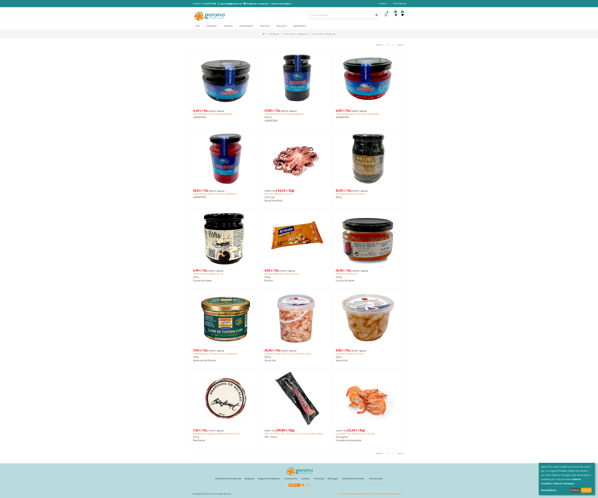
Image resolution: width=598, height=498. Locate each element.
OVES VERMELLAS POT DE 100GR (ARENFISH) (357, 114)
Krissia (268, 280)
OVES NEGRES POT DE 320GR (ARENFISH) (283, 114)
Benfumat (199, 440)
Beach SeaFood (273, 200)
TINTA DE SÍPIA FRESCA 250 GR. (208, 274)
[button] (387, 16)
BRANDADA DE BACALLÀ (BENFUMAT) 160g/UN (216, 434)
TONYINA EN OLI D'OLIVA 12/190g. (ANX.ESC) (215, 354)
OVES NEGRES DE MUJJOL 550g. (350, 194)
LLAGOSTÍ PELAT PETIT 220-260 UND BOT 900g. (288, 354)
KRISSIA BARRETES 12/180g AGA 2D (281, 274)
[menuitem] (198, 26)
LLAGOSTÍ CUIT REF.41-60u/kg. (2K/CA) (355, 434)
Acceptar (586, 490)
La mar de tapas (202, 280)
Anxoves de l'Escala (204, 360)
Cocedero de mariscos (348, 440)
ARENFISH (199, 117)
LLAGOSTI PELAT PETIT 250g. (350, 354)
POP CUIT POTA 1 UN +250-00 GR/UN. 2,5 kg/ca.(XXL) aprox (293, 434)
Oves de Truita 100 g (347, 274)
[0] (396, 15)
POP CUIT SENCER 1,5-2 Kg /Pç (278, 194)
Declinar (575, 490)
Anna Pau (270, 360)
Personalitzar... (549, 490)
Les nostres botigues (349, 493)
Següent (400, 45)
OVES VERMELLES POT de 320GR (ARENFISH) (214, 194)
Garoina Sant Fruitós (371, 493)
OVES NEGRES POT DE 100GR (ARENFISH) (212, 114)
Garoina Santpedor (392, 493)
